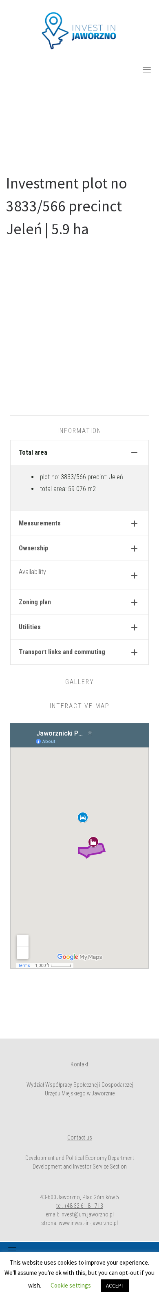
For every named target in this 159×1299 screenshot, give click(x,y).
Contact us (79, 1137)
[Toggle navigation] (147, 69)
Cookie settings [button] (71, 1285)
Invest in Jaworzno (79, 118)
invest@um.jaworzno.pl (87, 1214)
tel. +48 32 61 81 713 (79, 1206)
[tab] (79, 452)
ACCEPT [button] (115, 1285)
